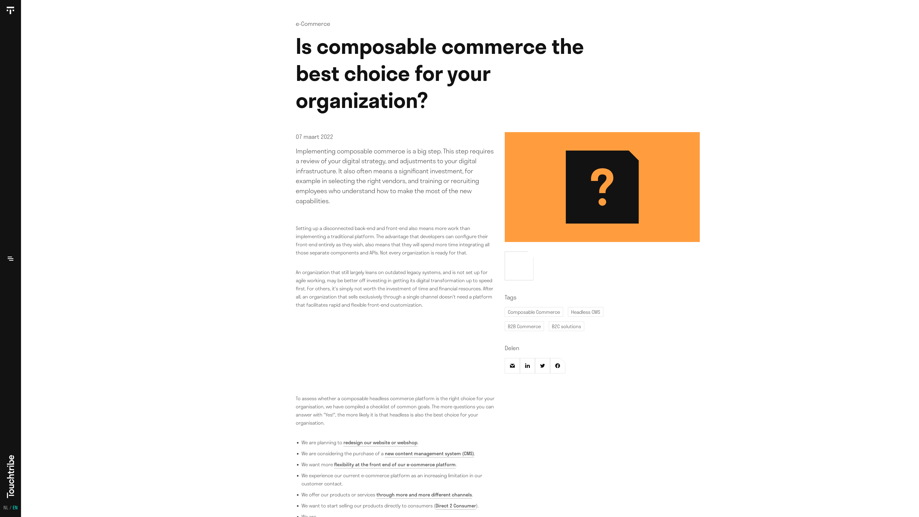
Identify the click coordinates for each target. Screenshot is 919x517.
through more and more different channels (424, 494)
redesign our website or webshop (380, 442)
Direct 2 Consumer (456, 505)
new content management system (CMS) (429, 453)
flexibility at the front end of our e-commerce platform (395, 464)
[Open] (10, 258)
